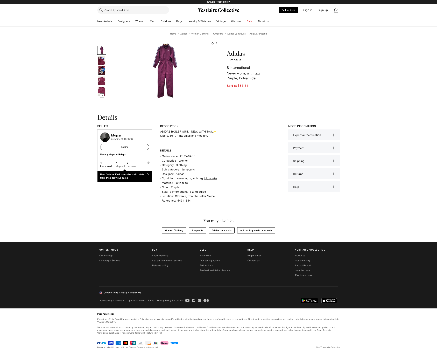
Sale (249, 21)
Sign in (307, 10)
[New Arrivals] (115, 21)
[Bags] (185, 21)
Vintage (220, 21)
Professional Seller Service (215, 270)
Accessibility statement (111, 300)
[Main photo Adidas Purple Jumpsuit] (101, 50)
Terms (151, 300)
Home (173, 33)
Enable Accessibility (218, 2)
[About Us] (271, 21)
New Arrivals (104, 21)
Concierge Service (109, 260)
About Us (263, 21)
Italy (157, 347)
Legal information (136, 300)
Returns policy (160, 265)
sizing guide (198, 192)
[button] (336, 10)
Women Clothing (200, 33)
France (100, 347)
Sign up (323, 10)
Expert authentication (307, 135)
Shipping (299, 161)
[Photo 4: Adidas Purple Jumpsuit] (101, 81)
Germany (141, 347)
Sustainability (302, 260)
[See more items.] (102, 96)
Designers (124, 21)
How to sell (206, 255)
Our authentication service (167, 260)
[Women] (147, 21)
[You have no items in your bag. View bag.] (336, 10)
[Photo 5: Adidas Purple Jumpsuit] (101, 91)
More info (210, 178)
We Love (236, 21)
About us (300, 255)
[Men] (158, 21)
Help (296, 187)
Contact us (254, 260)
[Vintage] (228, 21)
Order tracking (160, 255)
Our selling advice (210, 260)
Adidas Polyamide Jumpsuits (256, 230)
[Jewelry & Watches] (213, 21)
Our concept (106, 255)
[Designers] (132, 21)
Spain (150, 347)
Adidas (183, 33)
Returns (298, 174)
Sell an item (288, 10)
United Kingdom (113, 347)
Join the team (303, 270)
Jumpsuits (218, 33)
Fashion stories (303, 275)
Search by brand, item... (117, 10)
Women (139, 21)
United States (129, 347)
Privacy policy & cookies (170, 300)
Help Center (254, 255)
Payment (298, 148)
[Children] (173, 21)
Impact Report (303, 265)
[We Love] (244, 21)
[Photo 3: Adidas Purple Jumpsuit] (101, 70)
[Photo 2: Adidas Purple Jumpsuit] (101, 60)
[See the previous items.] (102, 46)
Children (166, 21)
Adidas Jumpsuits (236, 33)
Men (152, 21)
